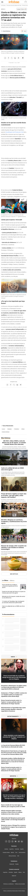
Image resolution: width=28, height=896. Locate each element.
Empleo (17, 864)
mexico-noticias (5, 431)
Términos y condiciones (8, 884)
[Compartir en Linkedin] (15, 58)
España (22, 849)
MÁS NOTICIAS (14, 574)
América (6, 849)
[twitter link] (9, 841)
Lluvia (3, 429)
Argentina (11, 849)
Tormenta (16, 429)
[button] (2, 2)
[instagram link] (12, 841)
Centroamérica (22, 852)
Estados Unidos (6, 852)
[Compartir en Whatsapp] (5, 58)
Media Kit (14, 875)
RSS (18, 855)
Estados (9, 429)
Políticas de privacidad (20, 884)
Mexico (3, 9)
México (12, 852)
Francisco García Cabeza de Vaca (9, 5)
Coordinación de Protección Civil (14, 132)
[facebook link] (6, 841)
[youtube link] (15, 841)
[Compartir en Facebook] (8, 58)
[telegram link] (19, 841)
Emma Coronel (21, 5)
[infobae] (14, 2)
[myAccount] (25, 2)
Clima (23, 429)
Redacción (11, 864)
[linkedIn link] (22, 841)
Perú (16, 852)
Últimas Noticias (12, 855)
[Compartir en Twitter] (11, 58)
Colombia (17, 849)
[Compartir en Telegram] (18, 58)
